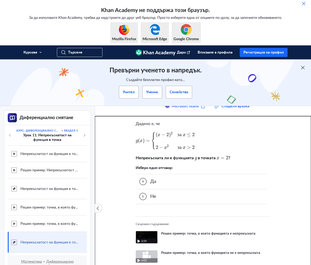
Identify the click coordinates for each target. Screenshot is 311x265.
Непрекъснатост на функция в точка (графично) (50, 189)
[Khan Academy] (156, 52)
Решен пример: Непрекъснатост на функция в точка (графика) (50, 170)
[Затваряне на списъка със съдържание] (98, 208)
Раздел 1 (71, 130)
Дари (181, 52)
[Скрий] (303, 3)
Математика (31, 261)
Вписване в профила (215, 52)
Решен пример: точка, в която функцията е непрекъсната (50, 207)
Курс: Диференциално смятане (38, 130)
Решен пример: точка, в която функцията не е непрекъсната (50, 224)
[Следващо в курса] (84, 135)
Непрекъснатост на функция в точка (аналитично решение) (50, 242)
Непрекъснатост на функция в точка (50, 154)
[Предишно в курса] (10, 135)
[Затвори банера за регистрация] (302, 67)
